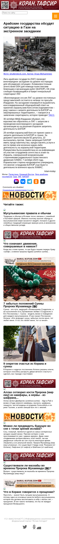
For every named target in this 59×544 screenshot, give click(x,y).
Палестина (13, 174)
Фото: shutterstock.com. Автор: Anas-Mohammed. (27, 74)
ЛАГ (19, 176)
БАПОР (25, 176)
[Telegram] (29, 181)
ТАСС (51, 115)
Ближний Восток (26, 174)
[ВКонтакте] (22, 181)
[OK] (36, 181)
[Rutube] (16, 181)
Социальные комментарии (18, 190)
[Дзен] (42, 181)
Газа (15, 176)
